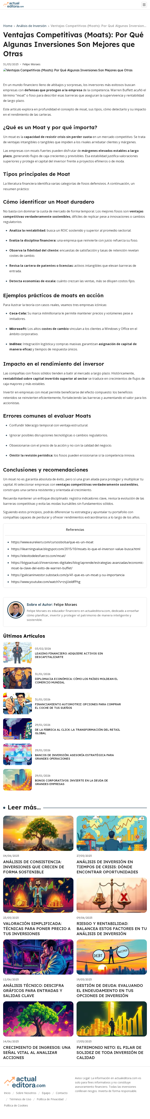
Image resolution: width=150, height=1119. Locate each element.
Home (7, 26)
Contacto (62, 1093)
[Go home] (15, 5)
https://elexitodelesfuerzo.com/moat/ (38, 556)
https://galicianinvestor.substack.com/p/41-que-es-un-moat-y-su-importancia (67, 575)
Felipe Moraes (31, 64)
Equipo (46, 1093)
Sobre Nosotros (26, 1093)
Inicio (7, 1093)
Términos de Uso (20, 1099)
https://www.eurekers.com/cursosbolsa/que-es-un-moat (52, 542)
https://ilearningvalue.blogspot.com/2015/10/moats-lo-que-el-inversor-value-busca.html (75, 549)
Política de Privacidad (50, 1099)
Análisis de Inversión (31, 26)
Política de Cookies (16, 1105)
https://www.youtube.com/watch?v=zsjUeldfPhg (45, 582)
